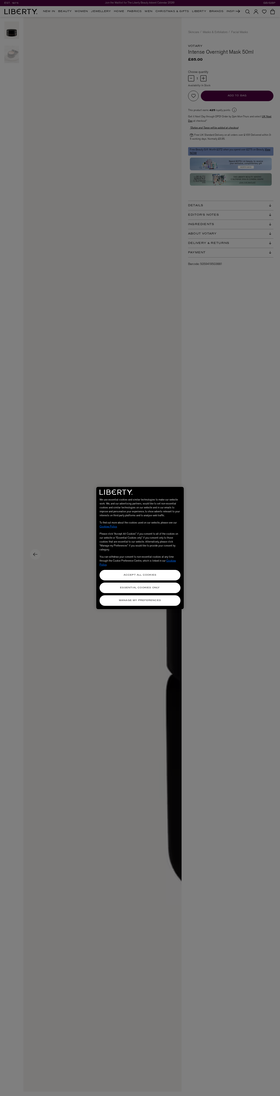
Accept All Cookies (140, 575)
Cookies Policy (108, 526)
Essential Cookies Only (140, 588)
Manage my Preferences (140, 600)
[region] (140, 548)
